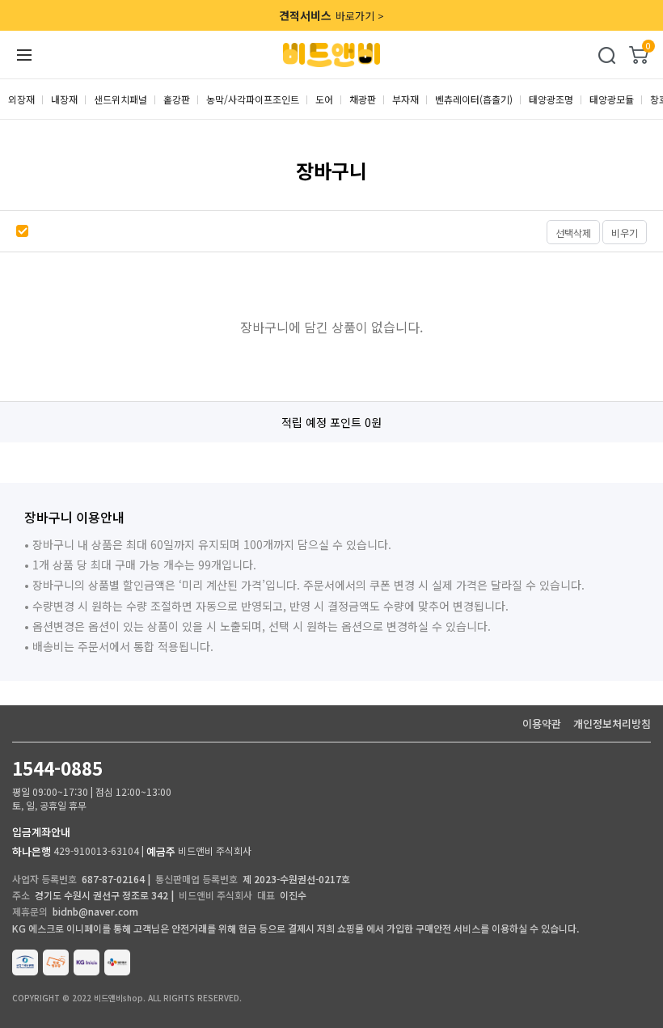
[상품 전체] (24, 231)
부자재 (405, 99)
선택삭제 (573, 232)
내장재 (64, 99)
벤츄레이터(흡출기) (474, 99)
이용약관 (541, 723)
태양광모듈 (611, 99)
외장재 (21, 99)
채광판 (362, 99)
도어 (324, 99)
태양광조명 (551, 99)
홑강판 (176, 99)
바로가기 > (331, 15)
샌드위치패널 (120, 99)
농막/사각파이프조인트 (252, 99)
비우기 (624, 232)
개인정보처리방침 (612, 723)
